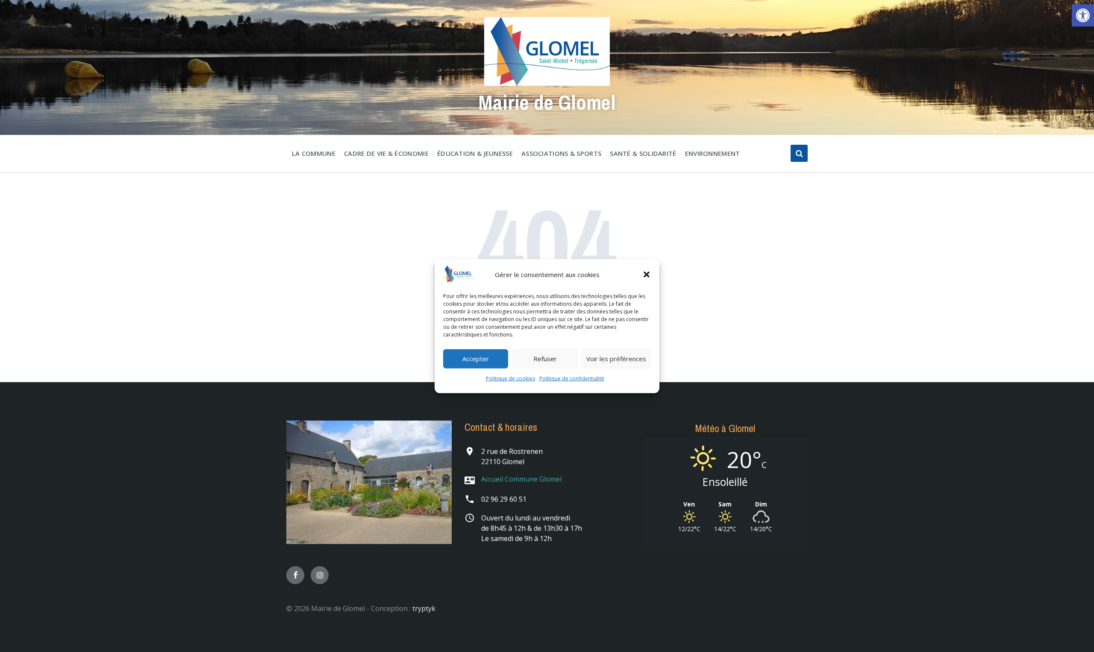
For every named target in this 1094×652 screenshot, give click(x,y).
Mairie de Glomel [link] (547, 102)
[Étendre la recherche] (799, 153)
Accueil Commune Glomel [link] (521, 479)
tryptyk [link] (423, 608)
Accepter (475, 358)
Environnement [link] (712, 153)
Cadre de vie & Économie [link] (386, 153)
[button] (646, 274)
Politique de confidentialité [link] (571, 378)
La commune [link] (313, 153)
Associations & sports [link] (561, 153)
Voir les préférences (616, 358)
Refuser (545, 358)
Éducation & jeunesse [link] (475, 153)
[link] (1083, 15)
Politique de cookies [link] (510, 378)
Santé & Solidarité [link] (643, 153)
